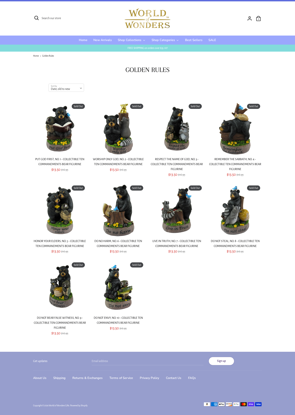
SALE (212, 40)
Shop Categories (164, 40)
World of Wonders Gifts (59, 405)
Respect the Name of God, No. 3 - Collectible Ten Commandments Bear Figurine (177, 164)
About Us (39, 378)
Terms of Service (121, 378)
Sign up (221, 361)
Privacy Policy (149, 378)
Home (83, 40)
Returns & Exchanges (87, 378)
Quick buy (60, 149)
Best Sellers (193, 40)
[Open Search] (36, 18)
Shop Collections (130, 40)
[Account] (249, 17)
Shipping (59, 378)
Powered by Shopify (79, 405)
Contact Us (173, 378)
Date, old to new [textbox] (60, 89)
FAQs (192, 378)
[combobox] (66, 88)
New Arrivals (102, 40)
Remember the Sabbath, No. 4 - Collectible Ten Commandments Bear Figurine (235, 164)
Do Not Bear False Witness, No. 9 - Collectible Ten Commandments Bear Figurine (60, 322)
